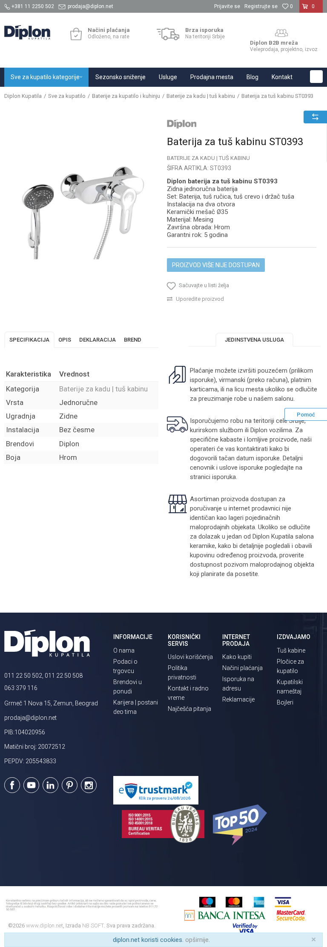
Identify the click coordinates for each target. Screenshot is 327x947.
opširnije (197, 940)
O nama (124, 650)
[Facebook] (12, 785)
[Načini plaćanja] (76, 34)
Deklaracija (97, 340)
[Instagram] (89, 785)
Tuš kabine (291, 650)
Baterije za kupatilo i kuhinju (126, 96)
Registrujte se (261, 6)
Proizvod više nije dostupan (216, 265)
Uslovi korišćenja (190, 656)
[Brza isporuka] (168, 34)
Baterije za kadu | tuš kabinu (200, 96)
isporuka (224, 477)
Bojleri (285, 702)
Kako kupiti (237, 656)
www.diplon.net (44, 925)
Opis (64, 340)
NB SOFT (93, 925)
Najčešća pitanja (189, 708)
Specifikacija (29, 340)
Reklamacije (238, 699)
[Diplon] (182, 124)
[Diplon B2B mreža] (281, 33)
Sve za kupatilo (67, 96)
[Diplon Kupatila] (27, 32)
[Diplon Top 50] (241, 824)
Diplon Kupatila (23, 96)
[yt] (31, 785)
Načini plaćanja (242, 668)
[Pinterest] (69, 785)
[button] (316, 76)
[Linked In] (50, 785)
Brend (132, 340)
